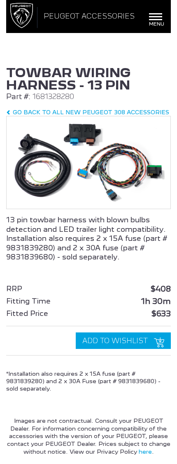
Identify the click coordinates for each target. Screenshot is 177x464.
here (145, 451)
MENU (157, 20)
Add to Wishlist (116, 341)
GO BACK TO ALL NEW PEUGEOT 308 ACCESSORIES (90, 112)
